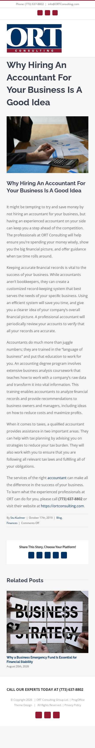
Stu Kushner (17, 518)
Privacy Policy (73, 705)
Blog (59, 518)
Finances (12, 523)
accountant (57, 477)
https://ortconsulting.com (62, 506)
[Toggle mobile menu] (86, 29)
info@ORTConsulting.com (63, 4)
